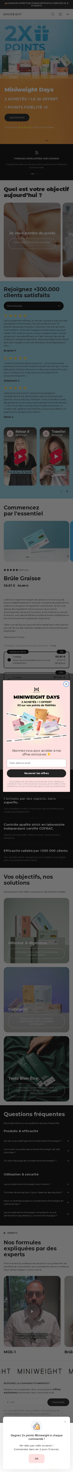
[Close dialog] (66, 684)
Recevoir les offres (36, 773)
